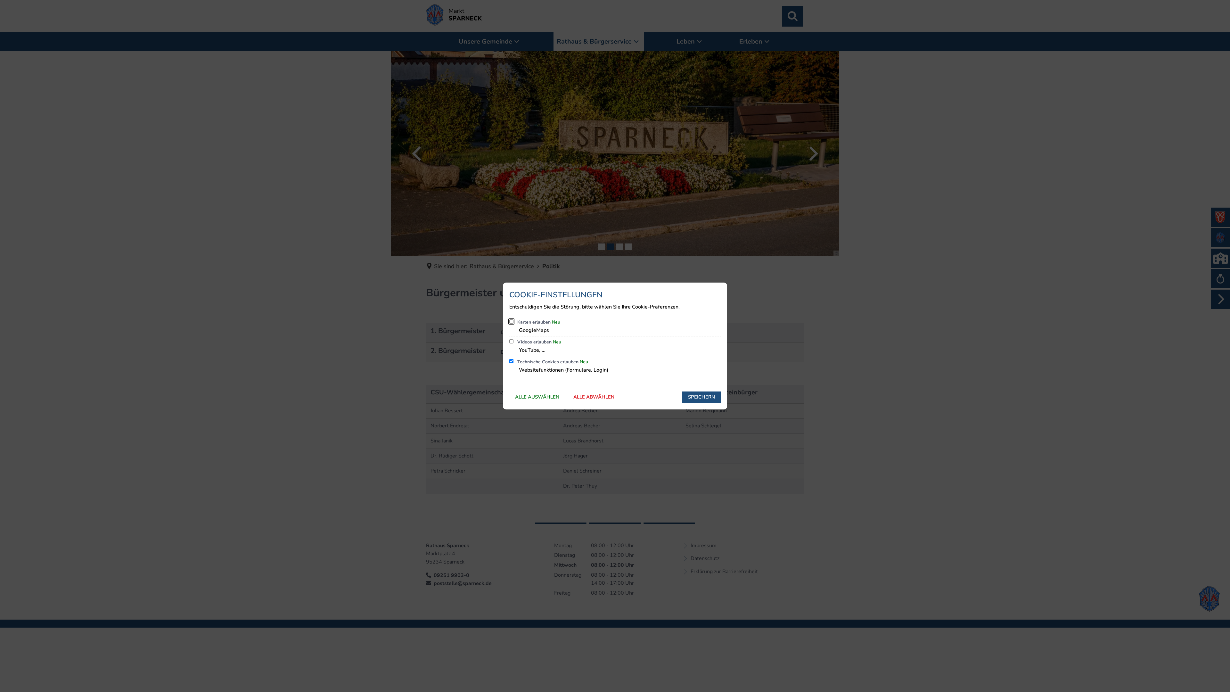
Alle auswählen (537, 397)
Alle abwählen (593, 397)
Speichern (701, 397)
